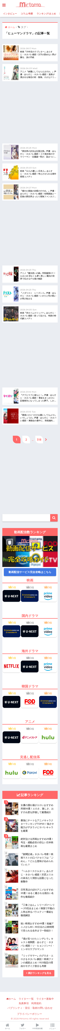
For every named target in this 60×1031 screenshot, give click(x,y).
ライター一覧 (26, 999)
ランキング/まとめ (46, 13)
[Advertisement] (30, 114)
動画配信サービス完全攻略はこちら (30, 572)
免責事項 (24, 1003)
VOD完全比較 (37, 1028)
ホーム (12, 999)
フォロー (22, 1028)
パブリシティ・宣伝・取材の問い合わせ (30, 1008)
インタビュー (10, 13)
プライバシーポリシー (29, 1014)
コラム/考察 (27, 13)
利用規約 (36, 1003)
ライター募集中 (45, 999)
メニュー (52, 1028)
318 (39, 439)
